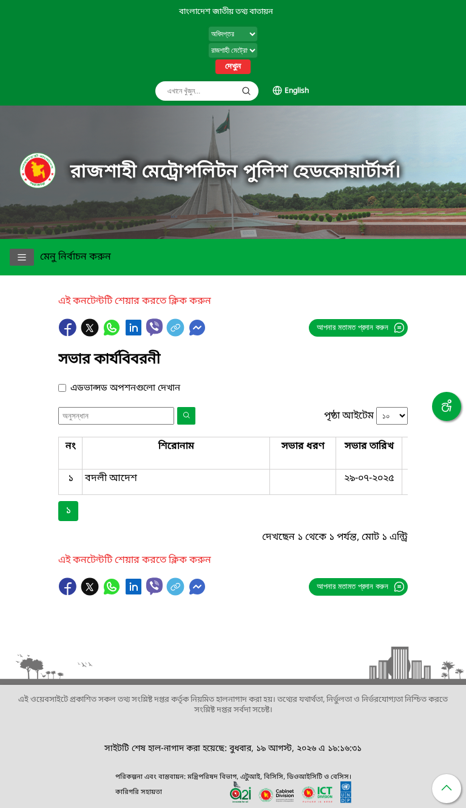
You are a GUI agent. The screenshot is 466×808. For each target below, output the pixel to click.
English (297, 91)
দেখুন (233, 67)
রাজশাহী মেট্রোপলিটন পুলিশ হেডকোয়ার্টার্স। (235, 172)
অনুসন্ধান (246, 91)
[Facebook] (69, 333)
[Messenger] (197, 333)
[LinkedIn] (135, 333)
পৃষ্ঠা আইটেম (349, 416)
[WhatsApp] (113, 333)
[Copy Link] (176, 333)
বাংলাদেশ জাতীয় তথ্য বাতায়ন (226, 12)
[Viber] (154, 327)
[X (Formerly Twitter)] (91, 333)
